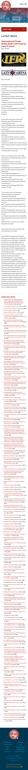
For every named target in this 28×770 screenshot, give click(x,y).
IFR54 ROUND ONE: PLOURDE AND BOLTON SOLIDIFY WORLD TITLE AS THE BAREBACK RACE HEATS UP (14, 452)
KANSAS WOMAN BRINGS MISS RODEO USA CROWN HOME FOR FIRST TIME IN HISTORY (14, 598)
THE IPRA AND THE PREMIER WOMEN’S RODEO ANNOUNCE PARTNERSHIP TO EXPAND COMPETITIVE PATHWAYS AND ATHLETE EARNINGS (13, 302)
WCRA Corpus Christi (9, 532)
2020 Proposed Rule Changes (11, 627)
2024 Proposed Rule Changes (11, 456)
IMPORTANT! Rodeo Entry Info (11, 469)
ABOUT (7, 749)
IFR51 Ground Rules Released (11, 565)
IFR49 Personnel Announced (11, 677)
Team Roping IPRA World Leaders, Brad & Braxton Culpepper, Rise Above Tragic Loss (14, 477)
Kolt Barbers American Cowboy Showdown (14, 588)
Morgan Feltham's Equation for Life (12, 644)
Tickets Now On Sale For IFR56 (11, 306)
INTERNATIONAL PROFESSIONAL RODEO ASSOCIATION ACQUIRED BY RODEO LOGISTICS (14, 472)
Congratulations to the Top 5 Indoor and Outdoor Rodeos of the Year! (14, 554)
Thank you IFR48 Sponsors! (10, 717)
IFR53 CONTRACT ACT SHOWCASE (12, 481)
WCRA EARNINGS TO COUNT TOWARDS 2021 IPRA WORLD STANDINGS (14, 547)
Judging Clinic (7, 615)
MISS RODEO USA (20, 751)
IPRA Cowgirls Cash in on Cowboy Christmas (14, 629)
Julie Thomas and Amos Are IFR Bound (13, 619)
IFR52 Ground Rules (9, 517)
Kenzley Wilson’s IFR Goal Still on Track (13, 584)
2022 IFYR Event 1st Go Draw (11, 509)
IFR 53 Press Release (9, 489)
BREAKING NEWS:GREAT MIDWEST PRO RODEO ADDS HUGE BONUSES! (13, 506)
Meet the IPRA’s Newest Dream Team (13, 702)
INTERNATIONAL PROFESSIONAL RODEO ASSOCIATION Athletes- (14, 528)
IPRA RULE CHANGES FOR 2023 (11, 487)
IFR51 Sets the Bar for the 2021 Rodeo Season (15, 543)
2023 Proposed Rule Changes (11, 491)
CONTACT (8, 751)
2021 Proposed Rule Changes (11, 580)
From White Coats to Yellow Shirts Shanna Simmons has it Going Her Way (14, 640)
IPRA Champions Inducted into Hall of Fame (14, 561)
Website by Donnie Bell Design (13, 767)
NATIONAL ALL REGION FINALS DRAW (13, 667)
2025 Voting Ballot (8, 310)
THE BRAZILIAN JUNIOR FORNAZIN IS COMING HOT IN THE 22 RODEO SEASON (14, 494)
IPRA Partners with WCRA (10, 700)
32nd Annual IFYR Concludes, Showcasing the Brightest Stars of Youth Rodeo (15, 407)
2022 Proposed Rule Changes (11, 526)
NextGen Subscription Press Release (13, 465)
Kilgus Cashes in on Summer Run (12, 682)
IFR (20, 744)
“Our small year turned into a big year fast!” (14, 611)
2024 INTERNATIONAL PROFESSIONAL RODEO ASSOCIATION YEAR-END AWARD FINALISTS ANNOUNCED (15, 383)
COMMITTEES (20, 749)
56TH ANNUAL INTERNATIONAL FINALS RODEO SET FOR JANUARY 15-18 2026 (13, 320)
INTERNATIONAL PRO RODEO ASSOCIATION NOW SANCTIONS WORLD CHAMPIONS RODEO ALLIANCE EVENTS (15, 608)
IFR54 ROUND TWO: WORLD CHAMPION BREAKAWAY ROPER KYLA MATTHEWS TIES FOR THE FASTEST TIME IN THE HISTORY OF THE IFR (15, 446)
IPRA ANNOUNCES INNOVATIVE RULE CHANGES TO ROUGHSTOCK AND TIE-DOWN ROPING (15, 394)
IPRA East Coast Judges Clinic (11, 521)
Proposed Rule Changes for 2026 (12, 308)
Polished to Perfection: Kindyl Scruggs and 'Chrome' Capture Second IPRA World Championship (14, 352)
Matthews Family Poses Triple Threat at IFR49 (15, 674)
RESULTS (20, 742)
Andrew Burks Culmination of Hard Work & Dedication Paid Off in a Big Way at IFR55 (14, 346)
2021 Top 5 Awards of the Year (11, 515)
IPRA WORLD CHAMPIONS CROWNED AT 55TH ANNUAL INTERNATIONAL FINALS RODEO (15, 357)
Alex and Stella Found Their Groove (12, 697)
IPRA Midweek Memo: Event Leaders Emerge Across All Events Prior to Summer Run (15, 336)
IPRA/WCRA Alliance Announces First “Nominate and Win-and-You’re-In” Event (14, 684)
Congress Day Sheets (9, 524)
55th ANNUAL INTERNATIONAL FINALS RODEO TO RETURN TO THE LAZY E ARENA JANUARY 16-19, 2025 (15, 389)
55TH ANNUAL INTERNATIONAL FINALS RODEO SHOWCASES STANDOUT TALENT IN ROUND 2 (14, 363)
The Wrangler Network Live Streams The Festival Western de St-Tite (14, 624)
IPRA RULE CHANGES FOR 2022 (11, 519)
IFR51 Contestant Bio (9, 567)
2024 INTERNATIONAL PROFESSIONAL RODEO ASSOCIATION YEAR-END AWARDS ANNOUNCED (15, 378)
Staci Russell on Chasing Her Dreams (13, 706)
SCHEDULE (7, 742)
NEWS (8, 747)
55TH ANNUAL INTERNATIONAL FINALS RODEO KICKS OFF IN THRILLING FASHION (14, 372)
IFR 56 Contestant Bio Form (10, 313)
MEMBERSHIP (20, 747)
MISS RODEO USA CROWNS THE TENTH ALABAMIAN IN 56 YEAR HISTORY (13, 538)
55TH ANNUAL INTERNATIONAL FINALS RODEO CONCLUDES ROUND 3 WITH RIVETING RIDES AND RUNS (15, 368)
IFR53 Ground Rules (9, 485)
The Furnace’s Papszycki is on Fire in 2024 (14, 414)
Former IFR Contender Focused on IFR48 (14, 710)
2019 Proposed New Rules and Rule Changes (14, 693)
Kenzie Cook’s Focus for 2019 (11, 647)
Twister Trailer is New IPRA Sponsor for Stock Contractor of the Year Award (15, 714)
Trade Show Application (10, 617)
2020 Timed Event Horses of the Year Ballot (14, 573)
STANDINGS (7, 744)
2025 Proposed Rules (9, 397)
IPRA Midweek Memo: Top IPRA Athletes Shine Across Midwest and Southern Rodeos (15, 331)
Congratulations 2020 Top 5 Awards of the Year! (15, 550)
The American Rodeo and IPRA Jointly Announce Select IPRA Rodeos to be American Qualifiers (15, 316)
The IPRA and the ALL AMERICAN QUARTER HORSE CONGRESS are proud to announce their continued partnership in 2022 (14, 500)
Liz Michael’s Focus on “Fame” (11, 680)
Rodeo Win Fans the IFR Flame (11, 592)
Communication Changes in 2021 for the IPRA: (15, 557)
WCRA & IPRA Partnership (10, 582)
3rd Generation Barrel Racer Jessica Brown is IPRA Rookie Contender (15, 690)
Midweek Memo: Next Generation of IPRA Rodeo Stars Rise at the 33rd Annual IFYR (14, 326)
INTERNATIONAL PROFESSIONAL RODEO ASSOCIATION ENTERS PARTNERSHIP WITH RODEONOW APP (14, 342)
